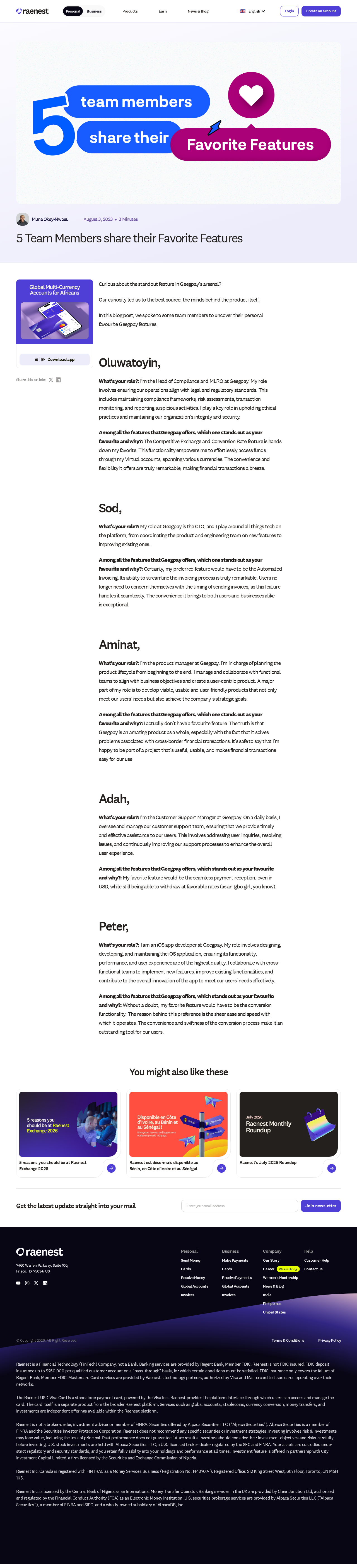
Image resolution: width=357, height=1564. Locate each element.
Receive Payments (237, 1277)
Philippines (272, 1303)
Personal (73, 11)
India (267, 1295)
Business (94, 11)
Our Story (271, 1260)
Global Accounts (194, 1286)
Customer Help (316, 1260)
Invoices (187, 1295)
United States (274, 1312)
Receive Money (193, 1277)
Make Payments (235, 1260)
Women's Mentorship (280, 1277)
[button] (130, 11)
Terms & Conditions (288, 1340)
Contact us (313, 1269)
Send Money (191, 1260)
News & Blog (198, 11)
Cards (186, 1269)
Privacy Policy (329, 1340)
